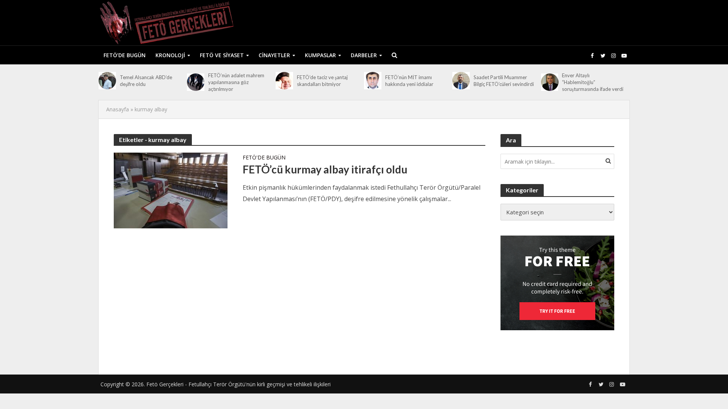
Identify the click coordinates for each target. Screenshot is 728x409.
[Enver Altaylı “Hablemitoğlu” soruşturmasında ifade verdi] (550, 82)
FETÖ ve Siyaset (222, 55)
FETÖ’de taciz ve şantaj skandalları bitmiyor (322, 80)
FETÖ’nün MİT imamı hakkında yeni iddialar (409, 80)
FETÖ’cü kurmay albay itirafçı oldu (325, 169)
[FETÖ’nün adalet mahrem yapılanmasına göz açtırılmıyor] (195, 82)
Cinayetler (274, 55)
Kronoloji (170, 55)
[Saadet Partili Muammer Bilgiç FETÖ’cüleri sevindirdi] (461, 80)
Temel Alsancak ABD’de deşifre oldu (146, 80)
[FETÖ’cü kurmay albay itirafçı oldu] (171, 190)
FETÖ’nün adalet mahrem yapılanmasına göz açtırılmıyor (236, 82)
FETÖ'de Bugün (264, 158)
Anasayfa (117, 109)
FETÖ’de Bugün (125, 55)
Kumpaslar (320, 55)
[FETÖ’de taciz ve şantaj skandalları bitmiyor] (284, 80)
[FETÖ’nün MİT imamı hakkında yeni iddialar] (372, 80)
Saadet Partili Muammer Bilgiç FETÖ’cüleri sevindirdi (504, 80)
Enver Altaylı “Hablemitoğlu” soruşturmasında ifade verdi (592, 82)
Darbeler (364, 55)
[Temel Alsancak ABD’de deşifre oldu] (107, 80)
